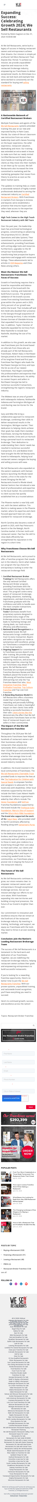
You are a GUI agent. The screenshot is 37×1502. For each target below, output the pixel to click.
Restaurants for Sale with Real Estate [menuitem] (18, 1444)
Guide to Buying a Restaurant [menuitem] (18, 1379)
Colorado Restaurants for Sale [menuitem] (18, 1352)
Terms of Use (14, 1496)
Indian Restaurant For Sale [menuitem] (18, 1388)
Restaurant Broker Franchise (20, 1016)
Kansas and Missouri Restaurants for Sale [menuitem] (18, 1394)
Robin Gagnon (16, 34)
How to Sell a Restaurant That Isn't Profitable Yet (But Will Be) (24, 1224)
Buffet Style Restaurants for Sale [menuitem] (18, 1341)
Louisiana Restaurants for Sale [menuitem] (18, 1400)
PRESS (7, 1264)
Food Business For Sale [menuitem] (18, 1369)
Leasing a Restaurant (14, 1259)
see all (4, 1272)
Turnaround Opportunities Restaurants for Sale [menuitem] (18, 1476)
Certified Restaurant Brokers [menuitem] (18, 1425)
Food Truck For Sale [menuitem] (18, 1371)
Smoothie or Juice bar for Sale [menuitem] (19, 1459)
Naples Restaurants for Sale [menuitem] (18, 1415)
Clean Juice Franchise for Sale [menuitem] (18, 1350)
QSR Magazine (16, 263)
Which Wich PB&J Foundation (21, 813)
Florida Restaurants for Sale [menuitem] (18, 1367)
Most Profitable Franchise (15, 686)
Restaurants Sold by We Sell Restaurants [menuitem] (18, 1449)
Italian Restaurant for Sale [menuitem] (18, 1392)
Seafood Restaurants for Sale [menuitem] (18, 1457)
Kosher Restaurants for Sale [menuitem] (18, 1396)
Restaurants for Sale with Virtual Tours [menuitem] (18, 1446)
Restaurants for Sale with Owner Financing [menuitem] (18, 1442)
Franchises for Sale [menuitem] (18, 1375)
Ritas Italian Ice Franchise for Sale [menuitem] (18, 1453)
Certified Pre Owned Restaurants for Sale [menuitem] (18, 1348)
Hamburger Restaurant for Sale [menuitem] (18, 1383)
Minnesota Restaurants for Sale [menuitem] (18, 1411)
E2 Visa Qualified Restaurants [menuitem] (18, 1358)
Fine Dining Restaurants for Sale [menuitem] (18, 1365)
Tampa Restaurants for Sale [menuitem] (18, 1470)
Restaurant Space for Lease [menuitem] (18, 1434)
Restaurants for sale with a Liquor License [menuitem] (18, 1440)
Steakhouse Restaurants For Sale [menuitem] (18, 1465)
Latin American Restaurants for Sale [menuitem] (18, 1398)
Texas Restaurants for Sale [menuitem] (18, 1474)
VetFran (25, 802)
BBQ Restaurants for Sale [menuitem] (18, 1335)
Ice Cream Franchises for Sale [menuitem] (18, 1386)
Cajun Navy (12, 819)
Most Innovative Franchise (17, 683)
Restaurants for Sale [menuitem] (18, 1436)
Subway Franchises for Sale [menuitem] (18, 1467)
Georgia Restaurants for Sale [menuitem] (18, 1377)
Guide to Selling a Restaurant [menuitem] (18, 1381)
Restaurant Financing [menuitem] (18, 1430)
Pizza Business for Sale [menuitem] (18, 1421)
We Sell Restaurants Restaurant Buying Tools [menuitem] (18, 1428)
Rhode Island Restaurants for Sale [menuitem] (18, 1451)
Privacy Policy (23, 1496)
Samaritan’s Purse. (27, 824)
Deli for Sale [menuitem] (18, 1354)
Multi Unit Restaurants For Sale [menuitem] (18, 1413)
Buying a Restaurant (14, 1250)
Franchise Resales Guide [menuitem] (18, 1373)
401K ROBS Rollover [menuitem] (18, 1318)
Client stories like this (22, 712)
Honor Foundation (9, 802)
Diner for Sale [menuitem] (18, 1356)
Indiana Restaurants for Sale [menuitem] (18, 1390)
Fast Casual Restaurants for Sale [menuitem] (18, 1362)
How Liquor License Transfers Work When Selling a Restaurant (23, 1187)
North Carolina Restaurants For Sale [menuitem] (18, 1419)
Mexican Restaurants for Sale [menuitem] (18, 1404)
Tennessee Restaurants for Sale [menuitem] (18, 1472)
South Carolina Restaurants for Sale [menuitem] (18, 1463)
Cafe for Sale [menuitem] (18, 1343)
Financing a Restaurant (14, 1255)
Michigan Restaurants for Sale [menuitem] (18, 1407)
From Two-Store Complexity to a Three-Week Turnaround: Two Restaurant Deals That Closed (24, 1174)
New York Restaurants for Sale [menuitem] (18, 1417)
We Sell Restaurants (10, 126)
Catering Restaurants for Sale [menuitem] (18, 1346)
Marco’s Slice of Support (23, 810)
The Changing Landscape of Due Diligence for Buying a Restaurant (24, 1212)
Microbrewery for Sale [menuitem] (18, 1409)
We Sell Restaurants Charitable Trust (17, 773)
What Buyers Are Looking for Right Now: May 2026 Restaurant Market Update (24, 1199)
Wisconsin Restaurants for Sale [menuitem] (18, 1480)
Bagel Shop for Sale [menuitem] (18, 1329)
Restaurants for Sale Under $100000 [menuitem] (18, 1438)
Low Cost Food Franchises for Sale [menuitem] (18, 1402)
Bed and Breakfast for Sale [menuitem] (18, 1337)
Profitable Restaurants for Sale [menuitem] (18, 1423)
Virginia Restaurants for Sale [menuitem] (18, 1478)
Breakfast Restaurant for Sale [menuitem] (19, 1339)
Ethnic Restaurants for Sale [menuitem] (18, 1360)
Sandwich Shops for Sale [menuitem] (18, 1455)
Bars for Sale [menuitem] (18, 1333)
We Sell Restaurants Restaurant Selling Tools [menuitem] (18, 1432)
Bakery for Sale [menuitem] (18, 1331)
